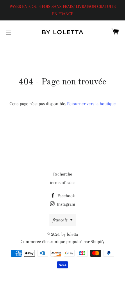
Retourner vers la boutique (91, 103)
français (60, 220)
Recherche (62, 174)
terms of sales (62, 182)
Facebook (65, 195)
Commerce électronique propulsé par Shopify (63, 241)
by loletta (63, 32)
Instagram (65, 204)
